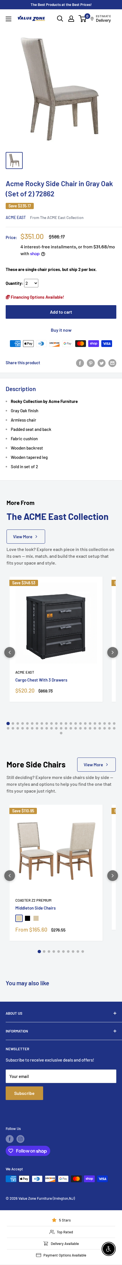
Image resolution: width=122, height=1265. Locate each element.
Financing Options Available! (37, 297)
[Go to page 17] (85, 723)
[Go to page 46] (114, 728)
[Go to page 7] (37, 723)
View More (22, 536)
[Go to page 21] (104, 723)
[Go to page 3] (17, 723)
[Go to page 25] (13, 728)
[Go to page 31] (42, 728)
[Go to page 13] (66, 723)
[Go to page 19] (95, 723)
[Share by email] (112, 362)
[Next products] (112, 652)
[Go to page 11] (56, 723)
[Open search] (60, 19)
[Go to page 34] (56, 728)
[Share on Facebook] (80, 362)
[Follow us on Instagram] (20, 1139)
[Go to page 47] (61, 733)
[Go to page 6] (32, 723)
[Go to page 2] (13, 723)
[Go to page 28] (27, 728)
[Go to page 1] (8, 723)
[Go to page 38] (75, 728)
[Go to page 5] (27, 723)
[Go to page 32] (46, 728)
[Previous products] (9, 652)
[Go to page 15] (75, 723)
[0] (82, 18)
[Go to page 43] (99, 728)
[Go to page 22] (109, 723)
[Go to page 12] (61, 723)
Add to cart (61, 311)
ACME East (16, 217)
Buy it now (61, 330)
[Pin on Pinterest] (91, 362)
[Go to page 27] (22, 728)
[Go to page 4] (22, 723)
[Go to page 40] (85, 728)
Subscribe (24, 1093)
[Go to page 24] (8, 728)
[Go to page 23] (114, 723)
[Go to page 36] (66, 728)
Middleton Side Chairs (35, 907)
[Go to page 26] (17, 728)
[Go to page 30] (37, 728)
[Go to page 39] (80, 728)
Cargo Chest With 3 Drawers (41, 679)
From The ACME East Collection (56, 217)
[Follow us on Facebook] (10, 1139)
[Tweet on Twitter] (102, 362)
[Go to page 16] (80, 723)
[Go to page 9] (46, 723)
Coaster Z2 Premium (33, 900)
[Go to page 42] (95, 728)
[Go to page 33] (51, 728)
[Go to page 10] (51, 723)
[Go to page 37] (71, 728)
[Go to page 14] (71, 723)
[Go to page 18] (90, 723)
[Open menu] (8, 19)
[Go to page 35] (61, 728)
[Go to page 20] (99, 723)
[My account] (71, 19)
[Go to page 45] (109, 728)
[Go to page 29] (32, 728)
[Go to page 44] (104, 728)
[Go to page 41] (90, 728)
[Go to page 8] (42, 723)
